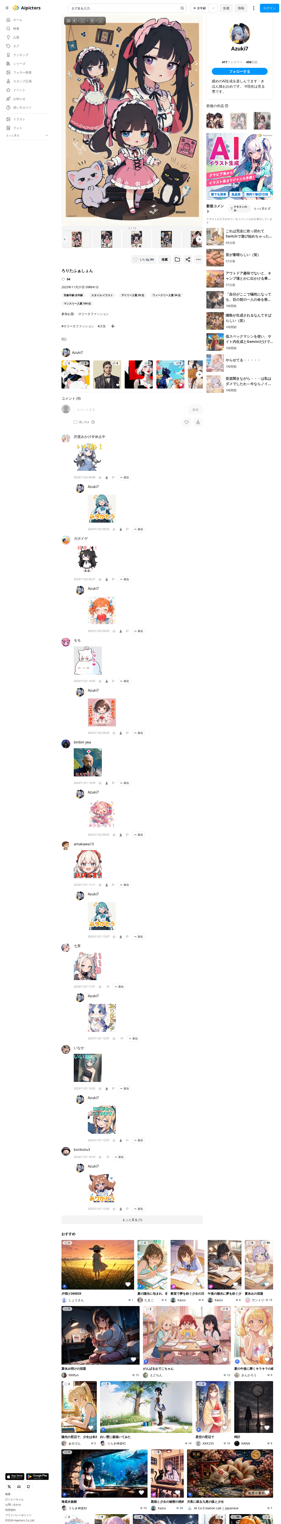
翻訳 (64, 339)
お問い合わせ (13, 1504)
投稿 (241, 8)
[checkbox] (75, 422)
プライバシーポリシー (18, 1515)
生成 (226, 8)
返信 (126, 477)
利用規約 (10, 1510)
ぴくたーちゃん (14, 1499)
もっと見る (260, 208)
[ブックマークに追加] (177, 259)
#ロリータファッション (77, 326)
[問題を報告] (113, 477)
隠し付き (84, 422)
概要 (8, 1494)
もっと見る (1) (132, 1220)
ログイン (269, 8)
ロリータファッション (93, 314)
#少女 (102, 326)
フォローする (239, 71)
